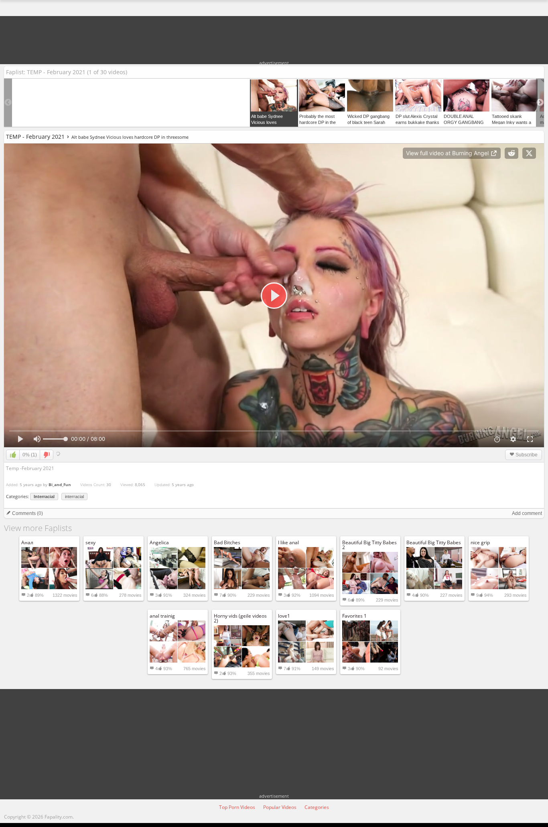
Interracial (44, 496)
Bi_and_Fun (60, 484)
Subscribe (526, 455)
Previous (8, 103)
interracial (74, 496)
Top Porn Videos (237, 807)
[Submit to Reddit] (511, 153)
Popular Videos (279, 807)
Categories (316, 807)
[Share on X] (529, 153)
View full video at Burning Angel (448, 153)
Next (540, 103)
